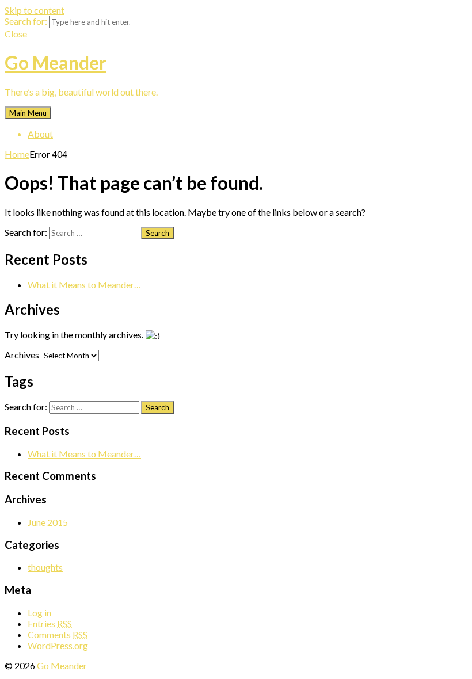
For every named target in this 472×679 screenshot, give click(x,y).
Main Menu (28, 112)
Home (17, 153)
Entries (50, 623)
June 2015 (48, 522)
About (40, 133)
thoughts (45, 567)
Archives (22, 354)
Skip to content (34, 10)
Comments (57, 634)
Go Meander (55, 62)
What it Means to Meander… (84, 284)
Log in (39, 612)
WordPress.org (58, 645)
